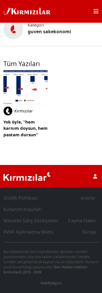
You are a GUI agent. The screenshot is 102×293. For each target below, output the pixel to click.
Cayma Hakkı (82, 220)
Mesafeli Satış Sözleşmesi (30, 220)
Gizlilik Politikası (20, 198)
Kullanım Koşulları (22, 209)
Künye (89, 232)
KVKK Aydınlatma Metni (28, 232)
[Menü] (96, 11)
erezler (88, 198)
